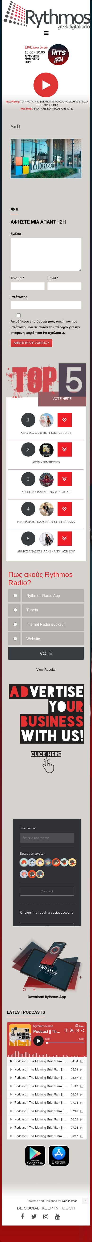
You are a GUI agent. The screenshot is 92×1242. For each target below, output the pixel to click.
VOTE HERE (62, 398)
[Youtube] (57, 1216)
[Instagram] (46, 1216)
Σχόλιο (16, 234)
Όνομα (17, 278)
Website (33, 639)
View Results (45, 669)
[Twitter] (34, 1216)
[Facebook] (22, 1216)
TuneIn (32, 610)
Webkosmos (69, 1201)
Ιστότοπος (19, 297)
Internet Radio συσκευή (46, 624)
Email (52, 278)
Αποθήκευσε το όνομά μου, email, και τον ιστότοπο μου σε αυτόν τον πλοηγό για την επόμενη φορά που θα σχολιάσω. (45, 327)
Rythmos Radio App (43, 596)
